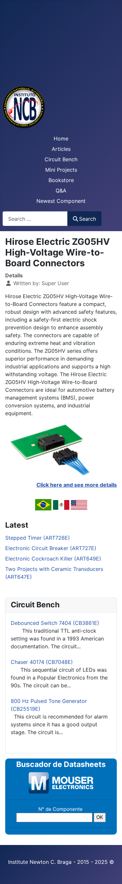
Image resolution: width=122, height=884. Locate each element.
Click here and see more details (76, 485)
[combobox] (35, 218)
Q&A (61, 190)
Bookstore (61, 180)
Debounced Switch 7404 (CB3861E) (55, 623)
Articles (61, 149)
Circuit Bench (61, 159)
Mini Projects (61, 169)
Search (87, 219)
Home (61, 138)
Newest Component (61, 201)
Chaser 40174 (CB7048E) (42, 662)
